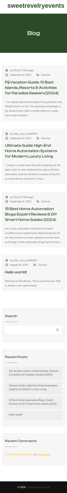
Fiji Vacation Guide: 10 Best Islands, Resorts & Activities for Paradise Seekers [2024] (31, 87)
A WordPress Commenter (19, 454)
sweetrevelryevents (35, 5)
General (45, 75)
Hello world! (16, 272)
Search (11, 316)
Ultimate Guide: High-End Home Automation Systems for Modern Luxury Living (31, 150)
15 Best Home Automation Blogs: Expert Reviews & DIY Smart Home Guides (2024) (31, 214)
